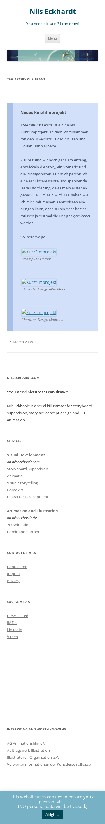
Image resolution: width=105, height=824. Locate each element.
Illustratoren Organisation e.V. (33, 757)
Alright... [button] (53, 814)
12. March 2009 (20, 341)
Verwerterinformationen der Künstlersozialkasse (49, 764)
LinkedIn (14, 629)
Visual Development (26, 454)
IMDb (12, 622)
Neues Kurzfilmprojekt (43, 112)
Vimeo (12, 636)
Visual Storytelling (22, 482)
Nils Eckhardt (52, 11)
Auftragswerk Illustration (28, 750)
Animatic (14, 475)
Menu (52, 38)
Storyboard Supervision (27, 468)
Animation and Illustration (32, 510)
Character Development (27, 496)
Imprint (13, 573)
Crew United (17, 615)
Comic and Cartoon (24, 531)
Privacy (13, 580)
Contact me (17, 566)
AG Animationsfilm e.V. (26, 743)
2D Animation (19, 524)
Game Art (15, 489)
